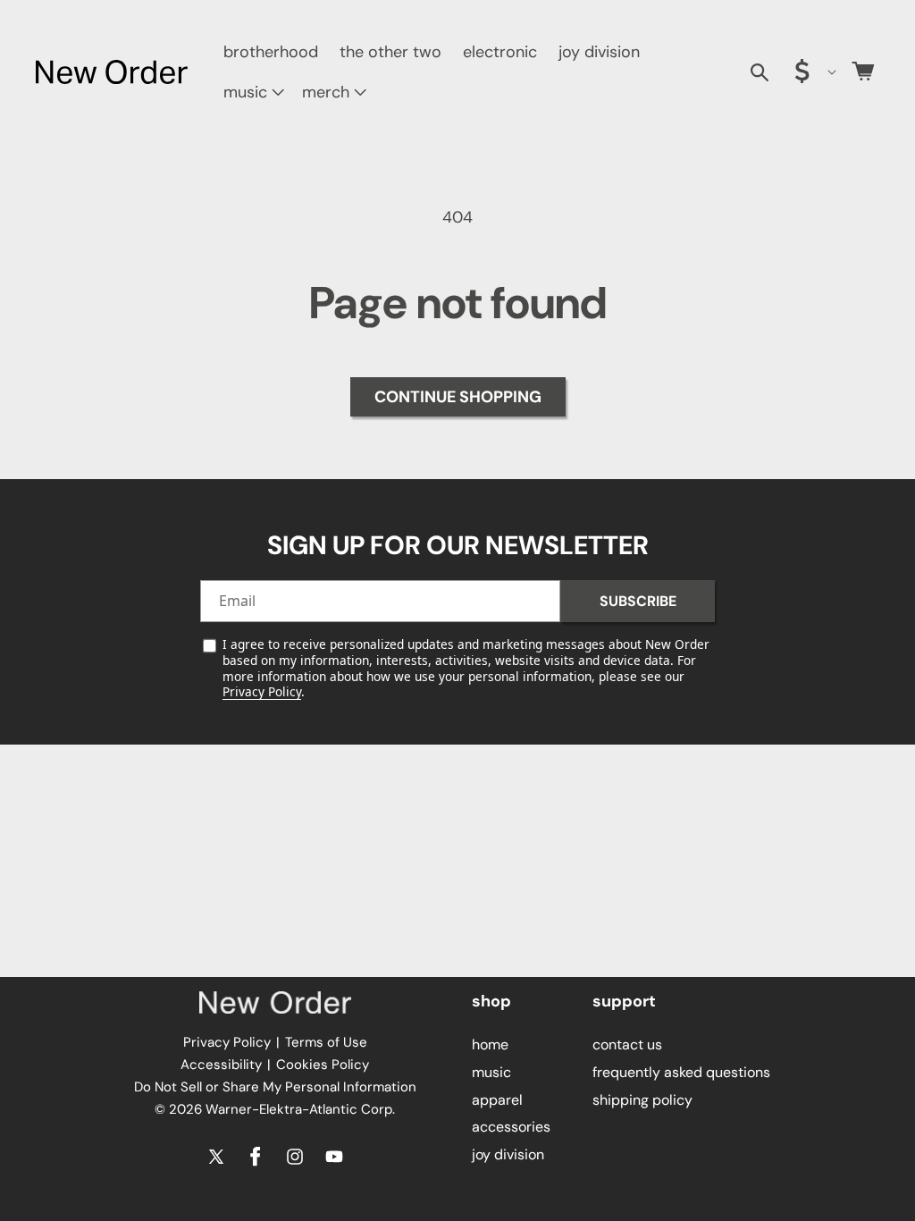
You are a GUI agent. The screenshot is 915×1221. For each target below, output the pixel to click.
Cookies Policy (322, 1065)
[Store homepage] (275, 1003)
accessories (511, 1126)
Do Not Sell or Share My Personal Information (275, 1087)
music (245, 92)
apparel (497, 1099)
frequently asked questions (681, 1072)
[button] (252, 92)
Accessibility (221, 1065)
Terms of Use (326, 1042)
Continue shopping (457, 397)
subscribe (638, 601)
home (490, 1044)
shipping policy (642, 1099)
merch (325, 92)
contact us (627, 1044)
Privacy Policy (261, 691)
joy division (508, 1154)
